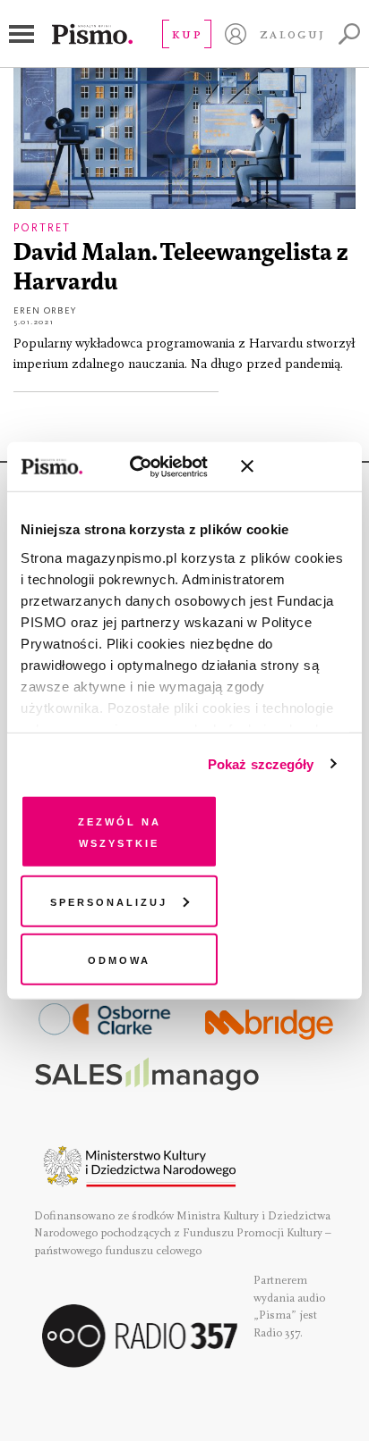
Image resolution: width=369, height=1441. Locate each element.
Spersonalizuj (108, 900)
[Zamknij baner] (294, 466)
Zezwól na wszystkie (119, 831)
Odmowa (119, 959)
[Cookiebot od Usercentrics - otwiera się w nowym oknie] (149, 466)
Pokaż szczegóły (261, 763)
